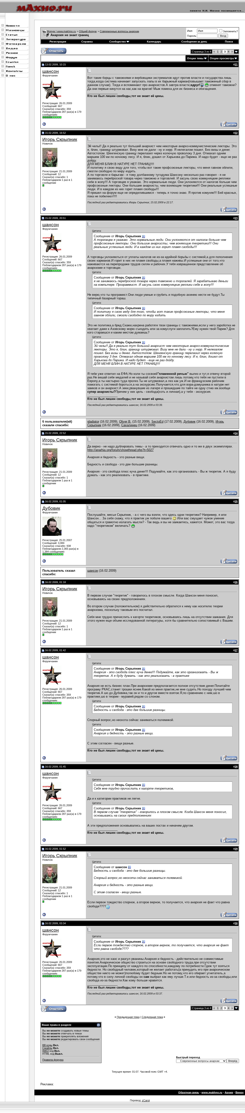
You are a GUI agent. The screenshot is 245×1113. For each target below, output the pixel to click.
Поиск (229, 41)
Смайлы (47, 1048)
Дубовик (189, 421)
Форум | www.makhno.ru (61, 31)
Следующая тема (152, 1017)
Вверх (239, 1092)
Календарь (154, 41)
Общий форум (88, 31)
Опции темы (195, 58)
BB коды (47, 1045)
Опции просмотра (222, 58)
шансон (50, 71)
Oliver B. (125, 421)
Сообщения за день (194, 41)
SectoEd (157, 421)
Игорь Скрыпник (59, 139)
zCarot (146, 1100)
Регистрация (58, 41)
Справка (87, 41)
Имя (189, 30)
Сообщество (117, 41)
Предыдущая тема (128, 1017)
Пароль (191, 35)
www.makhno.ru (211, 1092)
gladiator (93, 421)
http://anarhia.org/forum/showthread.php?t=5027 (120, 450)
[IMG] (45, 1050)
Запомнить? (230, 31)
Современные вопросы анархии (119, 31)
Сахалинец (129, 425)
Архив (229, 1092)
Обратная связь (188, 1092)
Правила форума (52, 1059)
